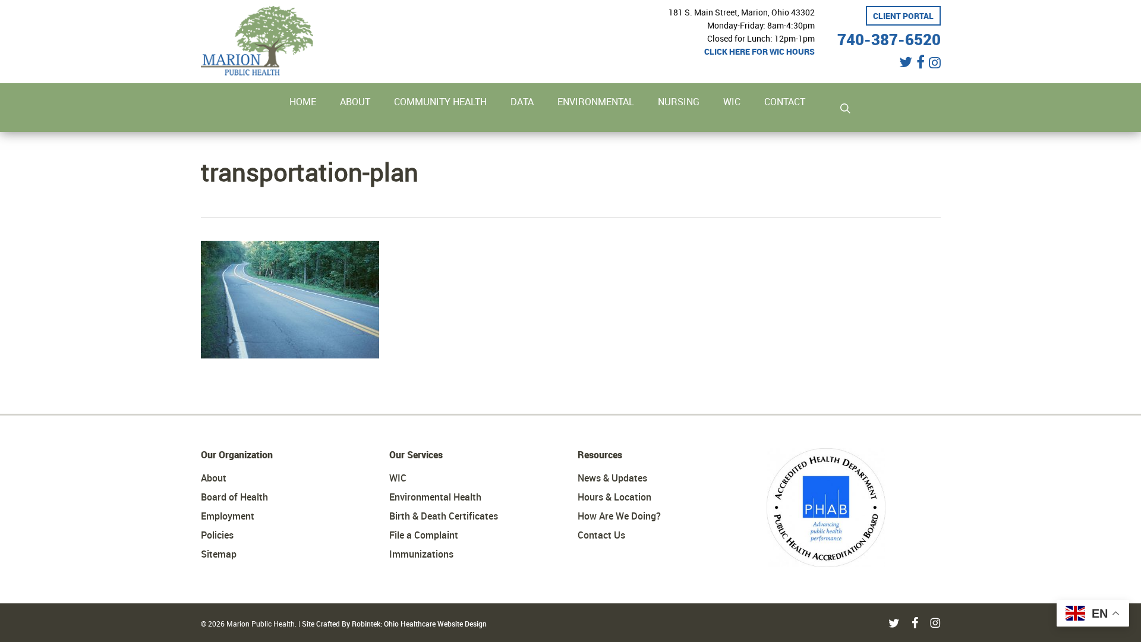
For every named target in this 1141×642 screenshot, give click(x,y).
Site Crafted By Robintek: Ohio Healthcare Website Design (394, 623)
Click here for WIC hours (759, 51)
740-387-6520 (889, 38)
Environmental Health (435, 496)
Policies (217, 535)
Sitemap (219, 554)
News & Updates (612, 477)
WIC (397, 477)
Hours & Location (614, 496)
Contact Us (601, 535)
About (213, 477)
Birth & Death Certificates (443, 516)
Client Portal (903, 15)
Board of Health (234, 496)
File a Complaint (423, 535)
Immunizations (421, 554)
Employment (227, 516)
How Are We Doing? (619, 516)
